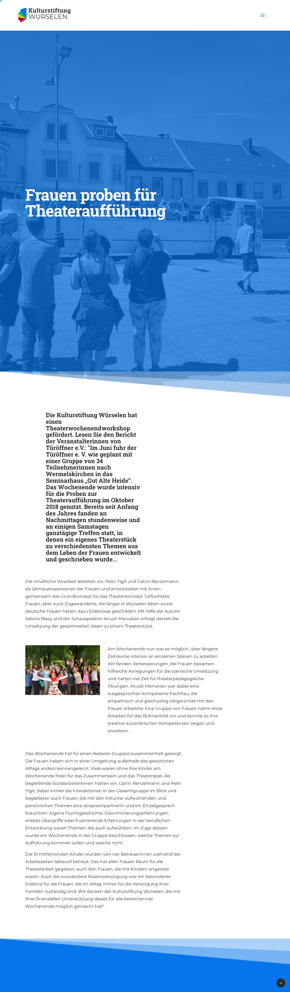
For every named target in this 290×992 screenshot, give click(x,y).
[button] (262, 15)
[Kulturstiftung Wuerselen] (46, 15)
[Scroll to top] (280, 982)
